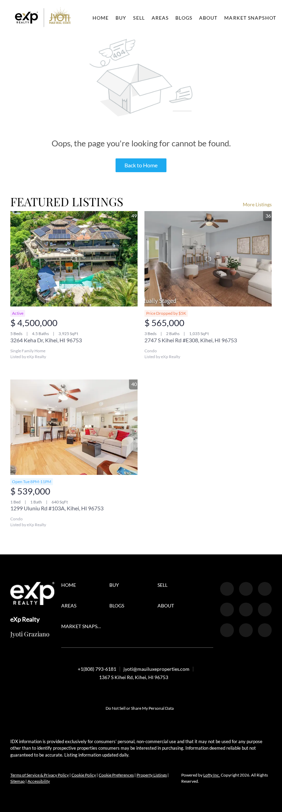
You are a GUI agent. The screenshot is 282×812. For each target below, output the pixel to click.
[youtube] (265, 609)
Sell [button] (138, 18)
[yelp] (227, 609)
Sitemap (17, 781)
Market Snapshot (250, 18)
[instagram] (246, 609)
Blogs (183, 18)
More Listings (257, 204)
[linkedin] (246, 589)
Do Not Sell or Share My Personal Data (140, 708)
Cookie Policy (84, 775)
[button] (43, 18)
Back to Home (141, 165)
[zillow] (265, 589)
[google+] (265, 630)
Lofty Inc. (211, 775)
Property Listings (152, 775)
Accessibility (39, 781)
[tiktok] (227, 630)
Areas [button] (160, 18)
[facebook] (227, 589)
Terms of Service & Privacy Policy (39, 775)
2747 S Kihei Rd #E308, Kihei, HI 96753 (190, 340)
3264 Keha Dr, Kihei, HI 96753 (46, 340)
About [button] (208, 18)
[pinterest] (246, 630)
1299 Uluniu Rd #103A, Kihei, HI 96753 (57, 508)
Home (101, 18)
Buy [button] (121, 18)
